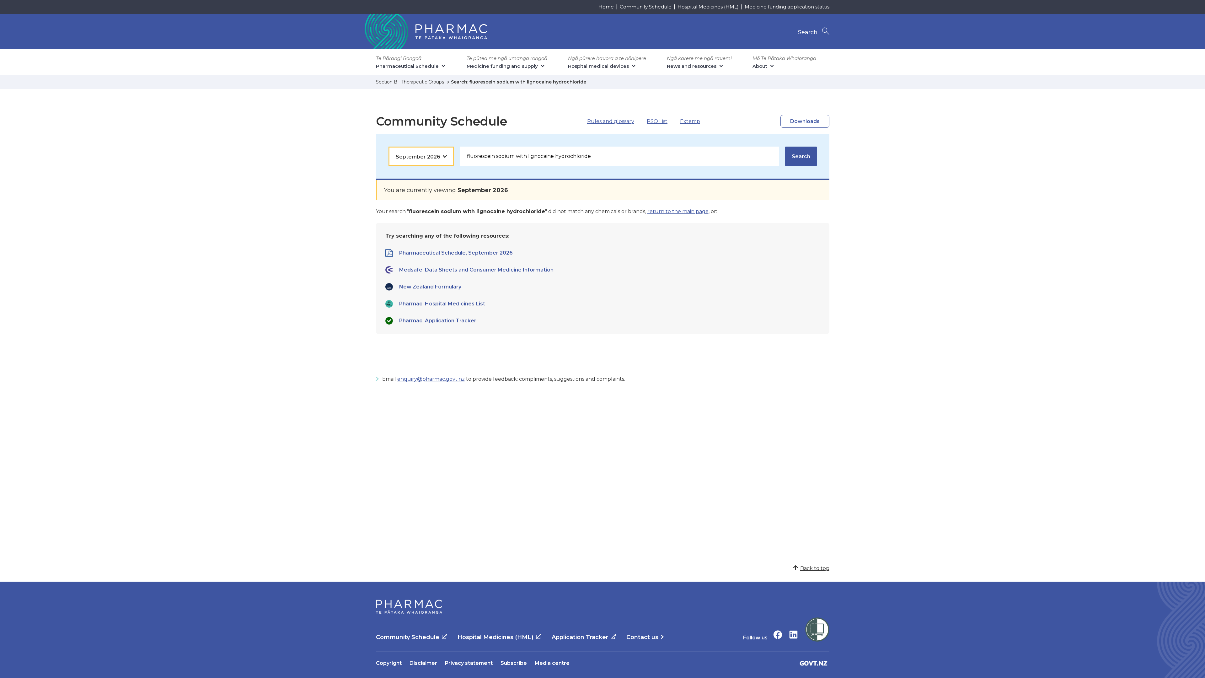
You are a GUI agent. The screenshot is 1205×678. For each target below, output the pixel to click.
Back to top (814, 568)
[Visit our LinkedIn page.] (793, 634)
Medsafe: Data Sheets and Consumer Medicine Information (476, 270)
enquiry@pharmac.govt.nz (431, 379)
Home (606, 7)
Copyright (389, 663)
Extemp (690, 121)
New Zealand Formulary (430, 287)
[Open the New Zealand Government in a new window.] (813, 663)
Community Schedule (646, 7)
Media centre (552, 663)
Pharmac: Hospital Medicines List (442, 304)
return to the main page (678, 211)
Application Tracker (580, 637)
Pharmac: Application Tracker (437, 321)
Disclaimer (423, 663)
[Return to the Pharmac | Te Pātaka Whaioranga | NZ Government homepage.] (425, 31)
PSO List (657, 121)
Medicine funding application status (787, 7)
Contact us (642, 637)
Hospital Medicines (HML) (708, 7)
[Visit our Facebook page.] (777, 634)
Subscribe (514, 663)
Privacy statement (469, 663)
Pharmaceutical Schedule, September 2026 (456, 253)
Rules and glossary (610, 121)
